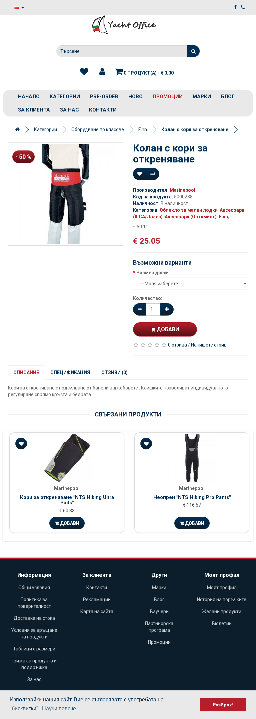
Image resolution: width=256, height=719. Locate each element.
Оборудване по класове (97, 129)
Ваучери (159, 611)
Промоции (168, 97)
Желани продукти (221, 611)
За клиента (34, 110)
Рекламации (97, 599)
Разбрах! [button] (223, 704)
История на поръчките (221, 599)
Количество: (147, 298)
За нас (69, 110)
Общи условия (34, 587)
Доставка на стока (34, 618)
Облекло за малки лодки (189, 210)
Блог (228, 97)
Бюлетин (222, 623)
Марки (202, 97)
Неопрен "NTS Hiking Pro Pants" (192, 497)
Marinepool (182, 190)
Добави (167, 329)
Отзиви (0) (114, 372)
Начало (29, 97)
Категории (65, 97)
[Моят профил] (102, 72)
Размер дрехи (152, 272)
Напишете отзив (209, 345)
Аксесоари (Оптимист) (191, 216)
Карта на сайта (96, 611)
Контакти (103, 110)
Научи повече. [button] (59, 708)
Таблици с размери (34, 648)
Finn (142, 129)
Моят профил (222, 587)
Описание (26, 372)
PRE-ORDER (104, 97)
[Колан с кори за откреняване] (65, 194)
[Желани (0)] (84, 72)
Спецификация (70, 372)
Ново (135, 97)
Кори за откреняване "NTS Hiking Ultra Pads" (67, 500)
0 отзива (177, 345)
